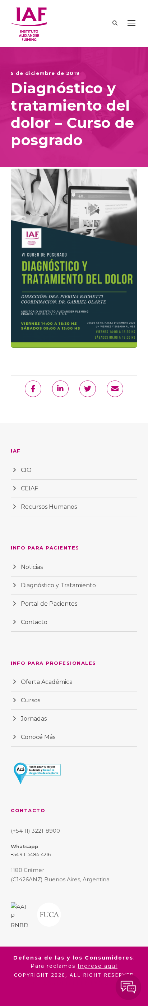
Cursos (30, 700)
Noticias (32, 567)
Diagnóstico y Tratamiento (58, 585)
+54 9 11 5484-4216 (31, 854)
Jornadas (34, 718)
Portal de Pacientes (49, 603)
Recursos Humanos (49, 506)
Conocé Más (38, 737)
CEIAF (29, 488)
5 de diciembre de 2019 (45, 73)
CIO (26, 470)
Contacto (34, 622)
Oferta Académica (47, 681)
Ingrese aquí (97, 966)
